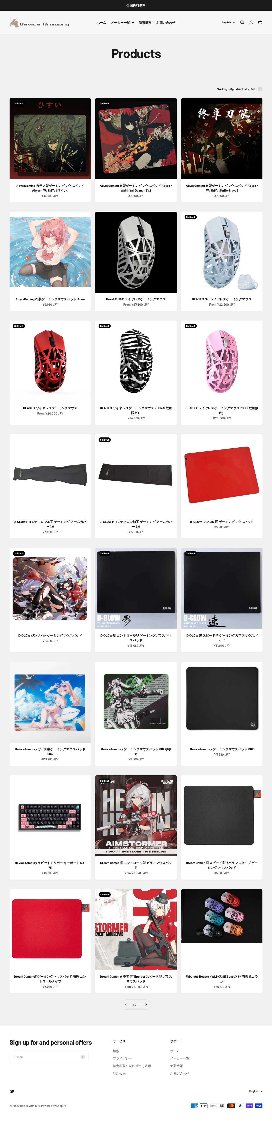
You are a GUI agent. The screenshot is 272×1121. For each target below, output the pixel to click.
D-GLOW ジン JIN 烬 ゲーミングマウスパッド (222, 521)
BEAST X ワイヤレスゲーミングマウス (50, 408)
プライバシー (122, 1058)
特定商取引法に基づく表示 (132, 1066)
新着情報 (145, 22)
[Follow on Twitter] (12, 1091)
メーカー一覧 (120, 22)
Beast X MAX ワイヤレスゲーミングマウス (136, 299)
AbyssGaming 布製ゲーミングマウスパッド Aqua (50, 299)
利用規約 (119, 1073)
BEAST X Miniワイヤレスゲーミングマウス (222, 299)
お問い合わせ (165, 22)
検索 (116, 1051)
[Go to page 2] (146, 1005)
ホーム (101, 22)
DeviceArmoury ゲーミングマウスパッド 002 (222, 749)
